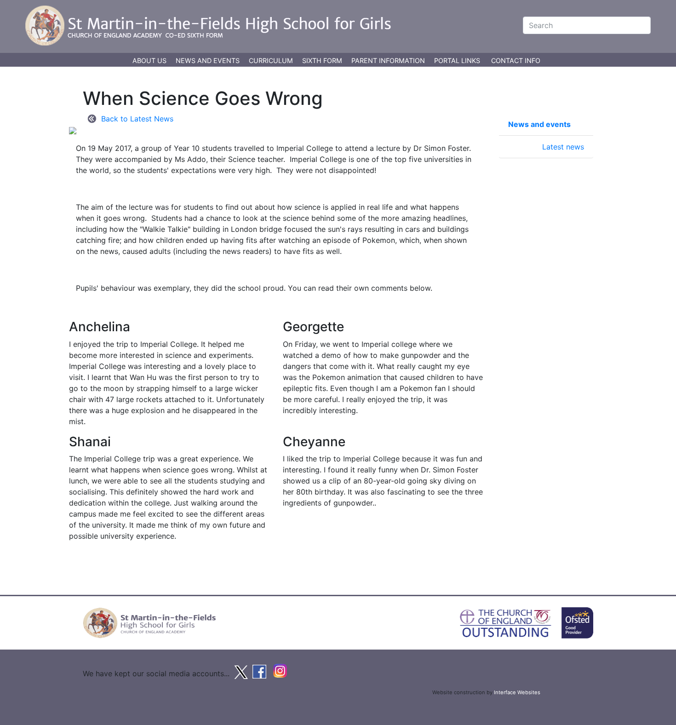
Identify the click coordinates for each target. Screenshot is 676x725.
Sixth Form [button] (323, 60)
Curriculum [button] (272, 60)
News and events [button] (208, 60)
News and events (539, 124)
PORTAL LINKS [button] (457, 60)
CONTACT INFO (515, 60)
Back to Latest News (137, 118)
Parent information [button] (389, 60)
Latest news (563, 146)
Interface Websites (517, 692)
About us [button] (150, 60)
